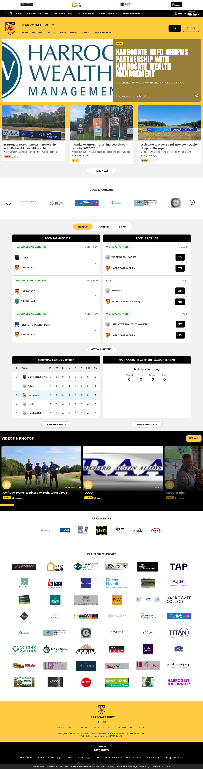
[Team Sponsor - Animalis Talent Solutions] (55, 600)
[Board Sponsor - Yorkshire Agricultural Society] (57, 203)
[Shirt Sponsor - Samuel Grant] (176, 5)
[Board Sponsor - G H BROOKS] (179, 649)
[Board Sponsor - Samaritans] (117, 682)
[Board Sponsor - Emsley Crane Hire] (24, 666)
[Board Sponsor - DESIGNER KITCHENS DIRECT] (86, 633)
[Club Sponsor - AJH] (179, 583)
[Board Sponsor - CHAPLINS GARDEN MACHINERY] (24, 682)
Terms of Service (113, 757)
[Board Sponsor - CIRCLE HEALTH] (117, 583)
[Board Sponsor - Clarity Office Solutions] (86, 682)
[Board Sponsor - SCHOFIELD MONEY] (55, 616)
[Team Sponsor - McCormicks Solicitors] (24, 583)
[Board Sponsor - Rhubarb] (86, 666)
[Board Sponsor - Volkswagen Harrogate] (117, 633)
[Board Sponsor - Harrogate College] (179, 600)
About (40, 757)
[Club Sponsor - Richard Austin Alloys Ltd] (117, 567)
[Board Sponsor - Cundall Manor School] (86, 600)
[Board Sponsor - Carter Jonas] (148, 649)
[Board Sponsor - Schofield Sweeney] (24, 649)
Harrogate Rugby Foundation (32, 13)
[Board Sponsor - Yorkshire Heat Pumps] (179, 666)
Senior (82, 226)
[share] (196, 96)
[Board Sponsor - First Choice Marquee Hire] (146, 203)
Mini (122, 226)
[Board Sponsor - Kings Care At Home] (55, 649)
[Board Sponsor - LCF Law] (55, 666)
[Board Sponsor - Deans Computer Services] (148, 633)
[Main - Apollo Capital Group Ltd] (27, 5)
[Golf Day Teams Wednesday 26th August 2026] (41, 468)
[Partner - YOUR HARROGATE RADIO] (148, 682)
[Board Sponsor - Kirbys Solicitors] (148, 666)
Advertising (54, 757)
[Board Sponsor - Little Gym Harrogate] (87, 203)
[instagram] (11, 13)
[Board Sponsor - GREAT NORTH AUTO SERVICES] (148, 600)
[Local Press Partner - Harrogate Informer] (179, 682)
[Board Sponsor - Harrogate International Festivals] (86, 616)
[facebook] (5, 13)
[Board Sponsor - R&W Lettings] (117, 600)
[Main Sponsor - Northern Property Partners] (76, 5)
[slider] (7, 505)
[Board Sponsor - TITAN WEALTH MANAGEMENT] (179, 633)
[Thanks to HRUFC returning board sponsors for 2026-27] (101, 123)
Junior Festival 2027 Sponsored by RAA (119, 13)
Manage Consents (173, 757)
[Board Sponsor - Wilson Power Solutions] (116, 203)
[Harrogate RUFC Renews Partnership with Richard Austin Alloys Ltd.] (33, 123)
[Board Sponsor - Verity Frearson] (117, 649)
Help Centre (26, 757)
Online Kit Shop (85, 13)
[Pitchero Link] (193, 15)
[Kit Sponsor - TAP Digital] (179, 567)
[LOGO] (123, 468)
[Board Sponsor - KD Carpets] (86, 583)
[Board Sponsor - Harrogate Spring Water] (55, 682)
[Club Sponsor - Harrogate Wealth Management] (126, 5)
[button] (25, 33)
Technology (83, 757)
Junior (103, 226)
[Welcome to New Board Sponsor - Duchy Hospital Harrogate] (169, 123)
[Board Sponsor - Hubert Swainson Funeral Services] (117, 616)
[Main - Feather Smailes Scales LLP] (55, 583)
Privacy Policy (133, 757)
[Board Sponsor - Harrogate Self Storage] (148, 583)
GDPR (97, 757)
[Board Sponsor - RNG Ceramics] (24, 616)
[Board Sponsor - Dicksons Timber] (86, 649)
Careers (69, 757)
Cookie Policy (152, 757)
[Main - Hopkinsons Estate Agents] (24, 600)
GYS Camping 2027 (63, 13)
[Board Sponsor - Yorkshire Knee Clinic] (117, 666)
